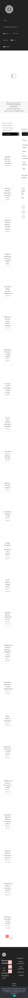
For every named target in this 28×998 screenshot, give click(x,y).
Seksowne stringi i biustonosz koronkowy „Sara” (7, 192)
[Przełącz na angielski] (6, 46)
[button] (16, 46)
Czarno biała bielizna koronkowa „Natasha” (7, 422)
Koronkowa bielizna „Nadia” (7, 514)
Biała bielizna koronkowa (7, 718)
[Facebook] (23, 207)
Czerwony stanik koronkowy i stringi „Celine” (7, 388)
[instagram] (10, 971)
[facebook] (10, 962)
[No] (26, 992)
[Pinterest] (23, 217)
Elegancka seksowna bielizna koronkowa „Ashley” (7, 819)
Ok (14, 995)
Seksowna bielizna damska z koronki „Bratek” (7, 224)
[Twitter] (23, 212)
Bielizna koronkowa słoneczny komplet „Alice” (7, 258)
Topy (23, 168)
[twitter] (10, 967)
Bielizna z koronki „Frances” (7, 485)
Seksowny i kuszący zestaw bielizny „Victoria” (7, 321)
